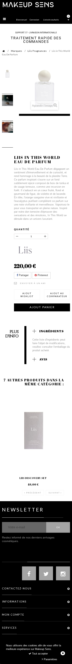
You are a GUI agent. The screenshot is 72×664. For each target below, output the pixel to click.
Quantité (21, 229)
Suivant (54, 492)
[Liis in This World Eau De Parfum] (7, 73)
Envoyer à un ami (33, 283)
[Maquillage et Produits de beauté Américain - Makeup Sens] (28, 4)
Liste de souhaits (51, 19)
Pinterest (42, 275)
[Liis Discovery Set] (33, 430)
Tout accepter (39, 653)
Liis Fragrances (37, 50)
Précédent (33, 492)
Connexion (34, 19)
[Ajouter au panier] (10, 407)
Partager (23, 275)
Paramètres (50, 659)
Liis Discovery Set (33, 478)
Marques (16, 50)
